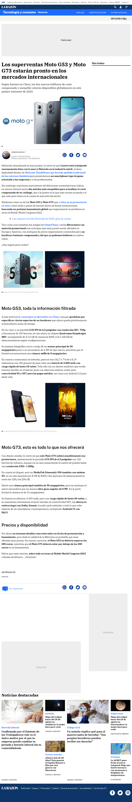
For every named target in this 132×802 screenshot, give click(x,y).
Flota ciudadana (65, 2)
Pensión (37, 2)
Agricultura (28, 2)
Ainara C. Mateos (9, 780)
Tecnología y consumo (19, 12)
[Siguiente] (129, 14)
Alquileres (104, 2)
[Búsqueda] (115, 7)
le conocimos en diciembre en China (38, 316)
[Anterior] (51, 11)
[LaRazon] (18, 7)
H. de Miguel (116, 780)
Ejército (83, 2)
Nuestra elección (97, 13)
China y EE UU (93, 2)
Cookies (55, 788)
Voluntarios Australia (49, 2)
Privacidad (45, 788)
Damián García (17, 152)
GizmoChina (51, 224)
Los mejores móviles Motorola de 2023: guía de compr (41, 218)
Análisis (80, 13)
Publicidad (25, 788)
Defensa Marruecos (14, 2)
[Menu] (127, 7)
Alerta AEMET (114, 2)
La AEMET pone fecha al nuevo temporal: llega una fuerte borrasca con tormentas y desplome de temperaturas (120, 767)
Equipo (35, 788)
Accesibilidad (85, 788)
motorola (5, 577)
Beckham (75, 2)
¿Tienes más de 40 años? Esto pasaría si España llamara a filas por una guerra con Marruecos (55, 763)
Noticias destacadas (20, 695)
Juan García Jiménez (120, 734)
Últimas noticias (119, 13)
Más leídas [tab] (98, 63)
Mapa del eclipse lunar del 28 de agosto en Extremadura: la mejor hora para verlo (119, 723)
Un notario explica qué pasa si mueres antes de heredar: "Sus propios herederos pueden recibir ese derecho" (86, 736)
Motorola (42, 12)
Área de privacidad (69, 788)
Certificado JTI (100, 788)
